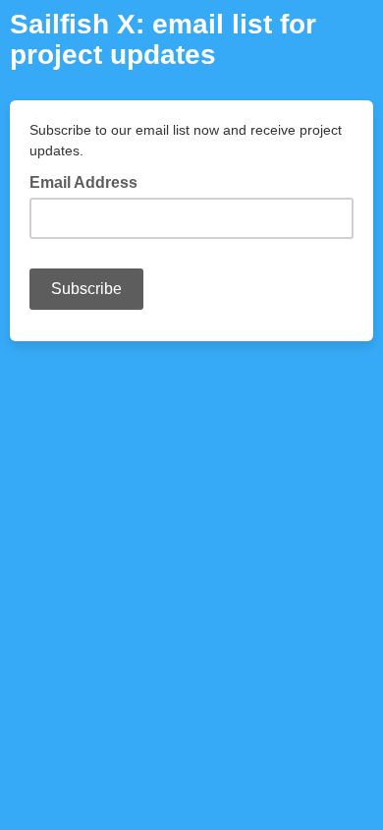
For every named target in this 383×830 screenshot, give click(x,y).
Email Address (89, 181)
